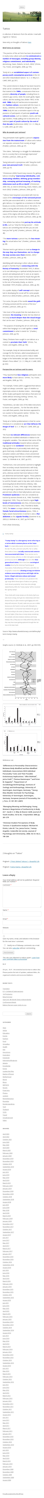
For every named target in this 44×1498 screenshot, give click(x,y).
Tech (4, 1107)
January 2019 (7, 1189)
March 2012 (6, 1396)
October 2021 (7, 1139)
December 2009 (8, 1469)
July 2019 (6, 1172)
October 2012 (7, 1379)
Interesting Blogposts (10, 1060)
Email (5, 919)
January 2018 (7, 1221)
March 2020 (6, 1150)
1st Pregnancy (7, 994)
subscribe (16, 948)
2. (3, 534)
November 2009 (8, 1472)
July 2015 (6, 1303)
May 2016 (6, 1276)
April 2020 (6, 1148)
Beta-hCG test (7, 997)
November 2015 (8, 1292)
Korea (5, 1069)
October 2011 (7, 1409)
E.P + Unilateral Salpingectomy (13, 991)
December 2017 (8, 1224)
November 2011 (8, 1407)
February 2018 (7, 1219)
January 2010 (7, 1467)
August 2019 (7, 1169)
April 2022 (6, 1137)
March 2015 (6, 1314)
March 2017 (6, 1248)
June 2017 (6, 1240)
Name (6, 910)
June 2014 (6, 1338)
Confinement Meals (9, 1002)
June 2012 (6, 1387)
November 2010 (8, 1439)
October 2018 (7, 1197)
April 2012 (6, 1393)
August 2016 (7, 1268)
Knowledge (6, 1066)
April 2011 (6, 1426)
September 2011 (8, 1412)
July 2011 (6, 1417)
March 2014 (6, 1347)
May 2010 (6, 1456)
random (5, 1096)
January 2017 (7, 1254)
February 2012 (7, 1398)
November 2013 (8, 1358)
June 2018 (6, 1208)
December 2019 (8, 1159)
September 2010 (8, 1445)
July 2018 (6, 1205)
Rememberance (8, 1099)
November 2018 (8, 1194)
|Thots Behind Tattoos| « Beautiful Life (24, 861)
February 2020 (7, 1153)
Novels (5, 1088)
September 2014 (8, 1330)
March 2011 (6, 1428)
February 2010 (7, 1464)
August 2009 (7, 1480)
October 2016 (7, 1262)
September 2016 (8, 1265)
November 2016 (8, 1259)
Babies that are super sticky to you (14, 1005)
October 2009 (7, 1475)
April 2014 (6, 1344)
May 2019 (6, 1178)
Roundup (6, 1101)
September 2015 (8, 1298)
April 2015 (6, 1311)
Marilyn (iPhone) (8, 1074)
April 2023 (6, 1134)
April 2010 (6, 1458)
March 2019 (6, 1183)
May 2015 (6, 1308)
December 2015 (8, 1289)
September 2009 (8, 1477)
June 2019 (6, 1175)
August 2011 (7, 1415)
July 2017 (6, 1238)
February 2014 (7, 1349)
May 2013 (6, 1371)
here (29, 42)
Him (4, 1050)
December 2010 (8, 1437)
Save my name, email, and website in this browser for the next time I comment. (21, 940)
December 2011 (8, 1404)
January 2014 (7, 1352)
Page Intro (6, 1090)
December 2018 (8, 1191)
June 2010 (6, 1453)
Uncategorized (8, 1118)
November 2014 (8, 1325)
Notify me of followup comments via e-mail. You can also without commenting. (21, 946)
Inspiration (6, 1055)
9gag (4, 1028)
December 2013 (8, 1355)
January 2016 (7, 1287)
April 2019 (6, 1180)
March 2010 (6, 1461)
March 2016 (6, 1281)
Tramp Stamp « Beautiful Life (20, 867)
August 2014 (7, 1333)
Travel (5, 1115)
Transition (6, 989)
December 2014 (8, 1322)
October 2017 (7, 1229)
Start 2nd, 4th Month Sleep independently (17, 1000)
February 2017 (7, 1251)
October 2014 (7, 1328)
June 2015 (6, 1306)
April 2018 (6, 1213)
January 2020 (7, 1156)
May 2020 (6, 1145)
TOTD (4, 1112)
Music (5, 1082)
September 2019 (8, 1167)
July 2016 (6, 1270)
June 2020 (6, 1142)
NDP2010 (6, 1085)
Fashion (5, 1039)
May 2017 (6, 1243)
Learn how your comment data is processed (21, 958)
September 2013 (8, 1363)
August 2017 (7, 1235)
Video (5, 1120)
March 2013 (6, 1374)
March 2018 (6, 1216)
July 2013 (6, 1368)
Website (6, 928)
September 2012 (8, 1382)
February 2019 (7, 1186)
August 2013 (7, 1366)
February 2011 (7, 1431)
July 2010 (6, 1450)
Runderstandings (9, 1104)
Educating (6, 1033)
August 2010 (7, 1447)
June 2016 (6, 1273)
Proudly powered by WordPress (13, 1494)
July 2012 (6, 1385)
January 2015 (7, 1319)
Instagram (6, 1058)
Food (4, 1041)
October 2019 (7, 1164)
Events (5, 1036)
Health (5, 1047)
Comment (7, 885)
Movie (5, 1080)
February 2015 (7, 1317)
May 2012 (6, 1390)
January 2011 (7, 1434)
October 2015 (7, 1295)
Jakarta (5, 1063)
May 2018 (6, 1210)
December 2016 (8, 1257)
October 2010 (7, 1442)
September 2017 (8, 1232)
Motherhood (7, 1077)
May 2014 (6, 1341)
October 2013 (7, 1360)
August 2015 (7, 1300)
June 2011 (6, 1420)
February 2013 (7, 1377)
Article (5, 1030)
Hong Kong (6, 1052)
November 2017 (8, 1227)
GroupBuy (6, 1044)
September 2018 (8, 1199)
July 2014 (6, 1336)
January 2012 (7, 1401)
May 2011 (6, 1423)
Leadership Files (8, 1071)
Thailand (6, 1109)
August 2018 (7, 1202)
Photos (5, 1093)
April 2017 (6, 1246)
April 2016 (6, 1278)
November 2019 (8, 1161)
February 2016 (7, 1284)
